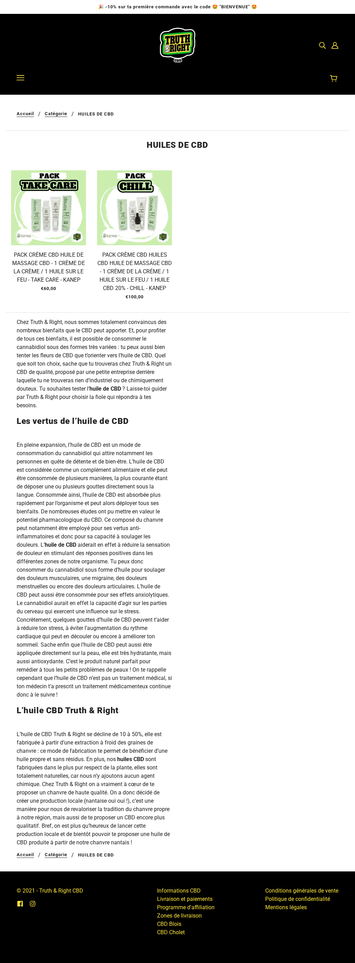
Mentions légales (286, 907)
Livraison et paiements (185, 899)
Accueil (25, 113)
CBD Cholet (171, 932)
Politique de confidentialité (297, 899)
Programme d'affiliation (186, 907)
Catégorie (56, 113)
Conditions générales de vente (301, 890)
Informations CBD (179, 890)
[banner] (177, 44)
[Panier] (335, 79)
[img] (322, 45)
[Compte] (335, 45)
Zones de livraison (179, 915)
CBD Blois (169, 924)
